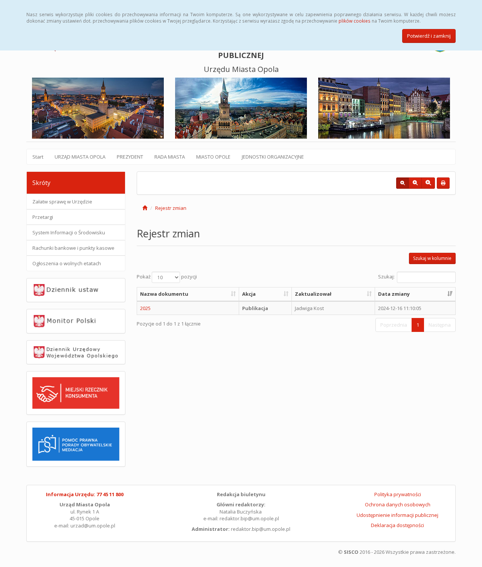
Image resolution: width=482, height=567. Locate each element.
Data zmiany (394, 293)
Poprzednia (393, 324)
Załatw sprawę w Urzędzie (62, 201)
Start (37, 156)
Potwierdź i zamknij (429, 35)
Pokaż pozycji (167, 277)
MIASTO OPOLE (213, 156)
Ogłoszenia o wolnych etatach (66, 263)
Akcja (249, 293)
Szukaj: (386, 277)
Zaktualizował (313, 293)
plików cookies (355, 21)
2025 (145, 308)
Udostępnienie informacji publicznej (397, 515)
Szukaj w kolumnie (432, 258)
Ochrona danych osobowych (397, 504)
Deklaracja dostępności (397, 525)
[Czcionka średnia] (415, 183)
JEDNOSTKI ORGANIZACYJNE (273, 156)
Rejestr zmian (170, 208)
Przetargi (42, 217)
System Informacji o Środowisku (68, 232)
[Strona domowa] (144, 208)
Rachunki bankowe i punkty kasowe (73, 248)
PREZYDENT (130, 156)
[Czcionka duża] (428, 183)
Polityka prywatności (397, 494)
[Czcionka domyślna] (402, 183)
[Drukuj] (443, 183)
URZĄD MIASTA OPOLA (80, 156)
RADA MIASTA (169, 156)
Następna (440, 324)
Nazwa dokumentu (164, 293)
